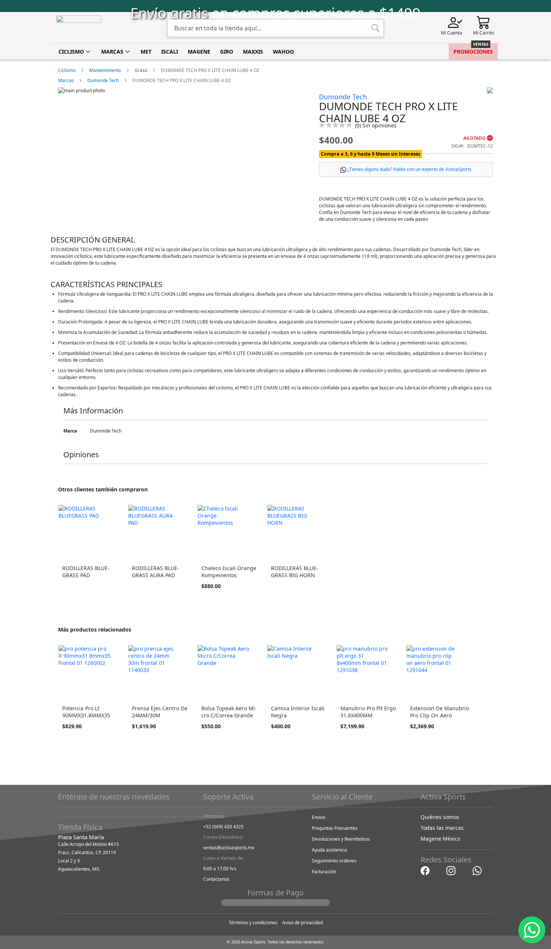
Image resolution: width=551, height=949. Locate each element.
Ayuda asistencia (329, 850)
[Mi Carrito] (483, 21)
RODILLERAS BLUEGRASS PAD (85, 571)
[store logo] (78, 27)
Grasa (141, 70)
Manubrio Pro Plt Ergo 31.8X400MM (368, 712)
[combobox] (275, 28)
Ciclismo (67, 70)
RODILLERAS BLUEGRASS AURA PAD (155, 571)
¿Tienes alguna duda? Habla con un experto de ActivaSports (409, 169)
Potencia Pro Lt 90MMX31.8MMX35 (86, 712)
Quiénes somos (440, 816)
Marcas (66, 80)
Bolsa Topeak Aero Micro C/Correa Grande (229, 712)
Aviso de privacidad (302, 922)
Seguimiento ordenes (334, 861)
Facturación (324, 871)
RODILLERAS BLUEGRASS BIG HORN (294, 571)
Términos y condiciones (253, 922)
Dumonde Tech (103, 80)
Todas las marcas (442, 827)
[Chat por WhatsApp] (477, 870)
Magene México (440, 838)
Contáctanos (216, 879)
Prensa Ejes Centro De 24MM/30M (159, 712)
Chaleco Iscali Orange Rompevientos (228, 571)
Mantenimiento (105, 70)
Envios (318, 817)
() (376, 125)
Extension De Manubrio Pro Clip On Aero (439, 712)
